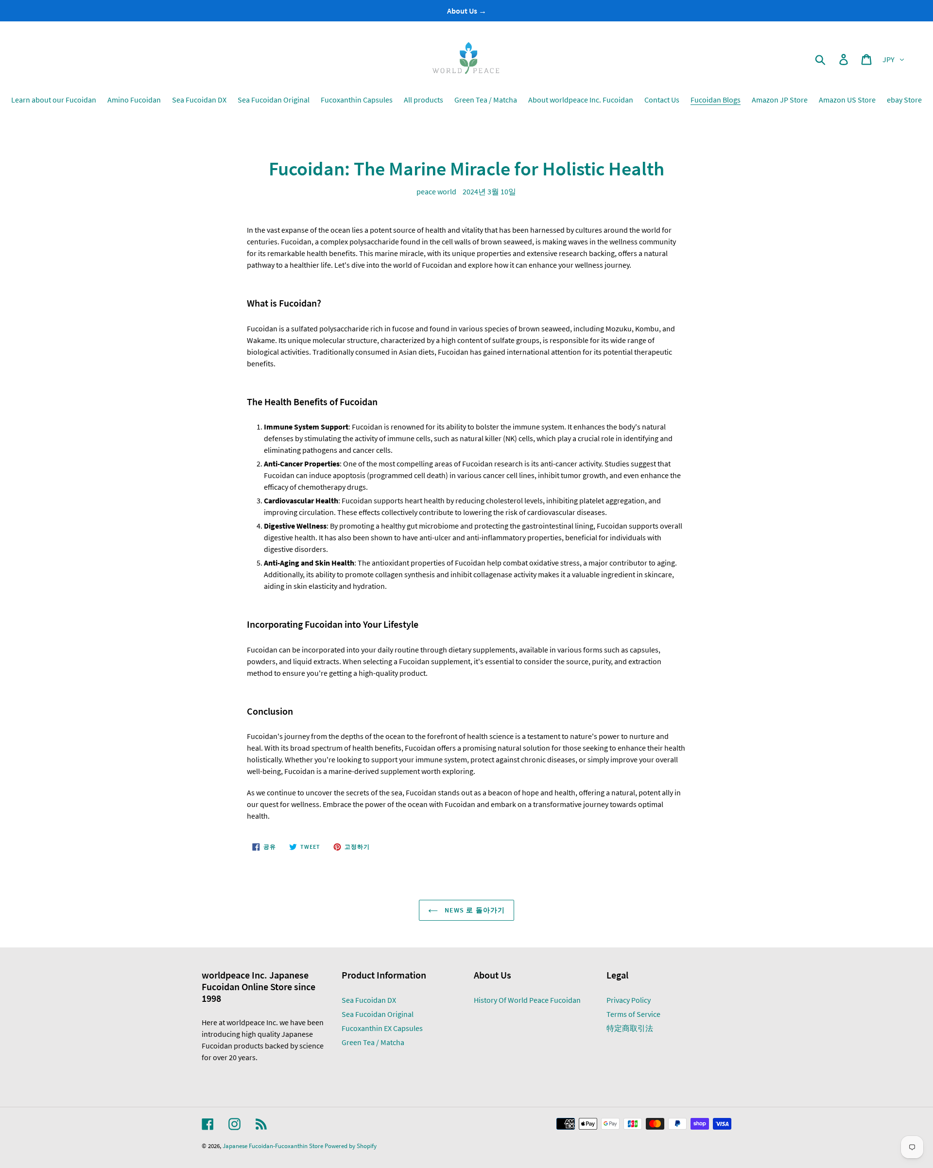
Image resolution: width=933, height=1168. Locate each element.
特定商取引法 (629, 1028)
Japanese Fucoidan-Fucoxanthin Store (273, 1146)
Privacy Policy (628, 1000)
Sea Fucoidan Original (378, 1014)
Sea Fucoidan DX (369, 1000)
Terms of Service (633, 1014)
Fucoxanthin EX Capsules (382, 1028)
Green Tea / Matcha (373, 1042)
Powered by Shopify (351, 1146)
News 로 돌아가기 (474, 910)
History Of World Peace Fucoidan (527, 1000)
